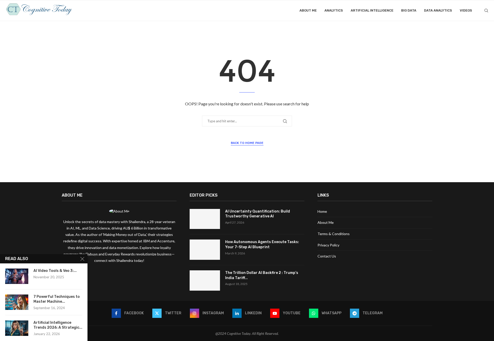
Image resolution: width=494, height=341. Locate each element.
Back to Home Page (247, 143)
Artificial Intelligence (372, 10)
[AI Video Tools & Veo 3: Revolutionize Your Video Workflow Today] (16, 276)
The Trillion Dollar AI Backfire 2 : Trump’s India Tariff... (261, 275)
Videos (466, 10)
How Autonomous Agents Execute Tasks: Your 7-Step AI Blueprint (262, 244)
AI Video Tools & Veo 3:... (55, 271)
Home (322, 211)
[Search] (486, 10)
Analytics (333, 10)
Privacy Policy (328, 245)
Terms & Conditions (333, 234)
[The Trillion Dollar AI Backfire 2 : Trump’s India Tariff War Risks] (205, 280)
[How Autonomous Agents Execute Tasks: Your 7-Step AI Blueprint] (205, 249)
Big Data (408, 10)
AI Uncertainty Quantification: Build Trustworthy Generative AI (257, 214)
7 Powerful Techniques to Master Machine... (56, 299)
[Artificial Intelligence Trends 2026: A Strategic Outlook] (16, 328)
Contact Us (326, 256)
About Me (308, 10)
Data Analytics (438, 10)
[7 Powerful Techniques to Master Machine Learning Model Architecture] (16, 302)
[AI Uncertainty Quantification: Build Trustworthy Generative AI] (205, 219)
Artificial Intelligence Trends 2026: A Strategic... (57, 325)
